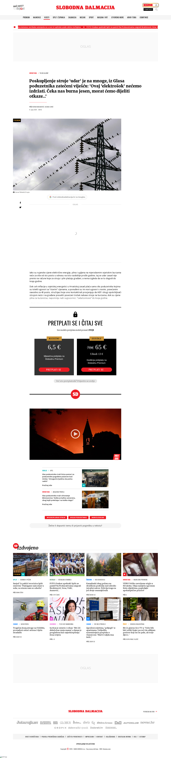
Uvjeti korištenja (32, 736)
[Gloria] (86, 722)
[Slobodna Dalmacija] (85, 7)
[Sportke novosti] (55, 722)
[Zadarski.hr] (96, 727)
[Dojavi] (19, 7)
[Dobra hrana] (105, 722)
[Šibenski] (111, 727)
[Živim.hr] (77, 722)
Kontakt (99, 736)
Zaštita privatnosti (74, 736)
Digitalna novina (124, 736)
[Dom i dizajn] (118, 722)
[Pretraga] (156, 9)
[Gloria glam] (93, 722)
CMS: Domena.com (105, 749)
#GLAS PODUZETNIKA (78, 518)
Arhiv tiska (131, 17)
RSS (135, 736)
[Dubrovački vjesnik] (78, 727)
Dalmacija (72, 17)
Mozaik (82, 17)
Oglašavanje (110, 736)
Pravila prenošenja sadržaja (53, 736)
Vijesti (46, 17)
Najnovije (37, 17)
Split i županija (59, 17)
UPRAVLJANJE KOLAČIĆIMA (85, 744)
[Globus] (65, 722)
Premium (26, 17)
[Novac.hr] (147, 722)
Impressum (89, 736)
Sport (91, 17)
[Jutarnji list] (27, 722)
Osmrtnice (144, 17)
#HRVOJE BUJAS (98, 518)
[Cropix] (60, 727)
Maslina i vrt (102, 17)
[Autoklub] (131, 722)
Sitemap (142, 736)
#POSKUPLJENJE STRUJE (56, 518)
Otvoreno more (117, 17)
